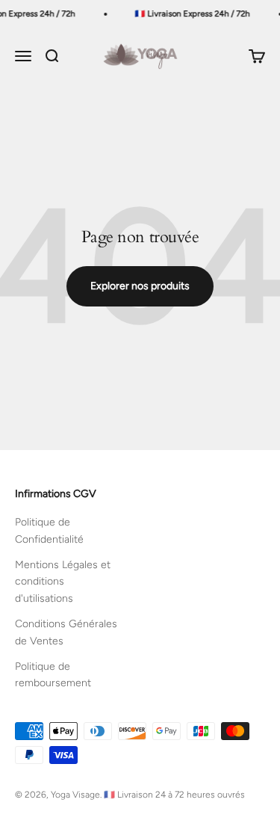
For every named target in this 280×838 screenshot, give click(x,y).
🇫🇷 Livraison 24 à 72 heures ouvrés (174, 794)
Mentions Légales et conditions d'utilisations (63, 581)
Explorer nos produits (140, 286)
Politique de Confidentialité (49, 530)
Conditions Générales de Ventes (66, 632)
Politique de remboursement (53, 674)
